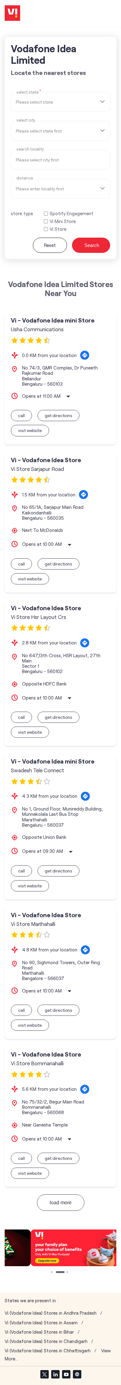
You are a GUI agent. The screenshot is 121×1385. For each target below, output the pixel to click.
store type (22, 213)
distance (24, 178)
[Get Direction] (85, 355)
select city (25, 120)
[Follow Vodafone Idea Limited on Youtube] (66, 1374)
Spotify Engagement (71, 213)
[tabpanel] (60, 1247)
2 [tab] (57, 1272)
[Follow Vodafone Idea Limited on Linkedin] (55, 1374)
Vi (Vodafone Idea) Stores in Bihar (39, 1332)
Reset (50, 245)
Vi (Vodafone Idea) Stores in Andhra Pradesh (50, 1313)
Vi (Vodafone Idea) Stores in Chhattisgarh (48, 1350)
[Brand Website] (77, 1374)
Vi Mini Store (63, 221)
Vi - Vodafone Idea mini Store (52, 320)
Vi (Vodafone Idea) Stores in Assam (41, 1322)
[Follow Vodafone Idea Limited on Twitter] (44, 1374)
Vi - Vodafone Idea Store (46, 459)
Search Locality (30, 149)
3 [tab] (67, 1272)
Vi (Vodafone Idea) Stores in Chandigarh (46, 1341)
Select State (28, 92)
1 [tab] (52, 1272)
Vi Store (58, 229)
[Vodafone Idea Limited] (12, 13)
